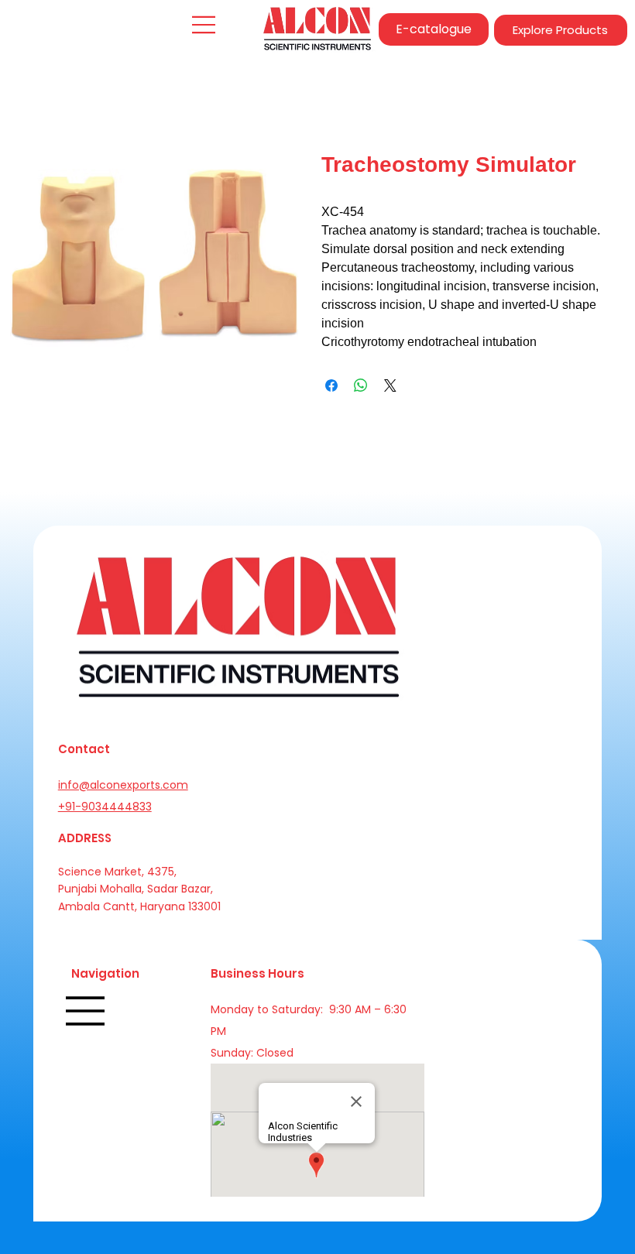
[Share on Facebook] (331, 385)
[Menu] (204, 24)
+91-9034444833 (105, 806)
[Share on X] (390, 385)
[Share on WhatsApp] (361, 385)
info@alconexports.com (123, 785)
